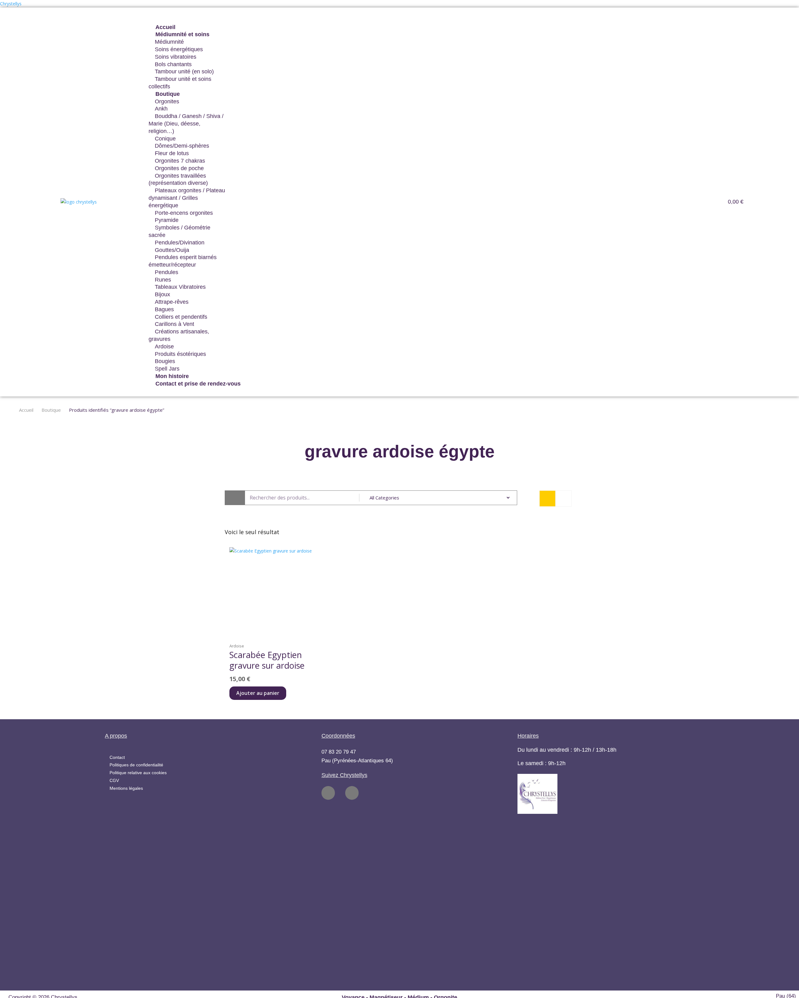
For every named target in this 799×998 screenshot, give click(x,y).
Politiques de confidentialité (136, 764)
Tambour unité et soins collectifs (180, 83)
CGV (114, 780)
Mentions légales (126, 788)
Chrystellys (11, 4)
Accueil (26, 410)
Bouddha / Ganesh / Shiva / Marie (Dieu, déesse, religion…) (186, 123)
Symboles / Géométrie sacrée (179, 231)
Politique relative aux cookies (138, 772)
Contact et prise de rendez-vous (198, 384)
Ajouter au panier (257, 693)
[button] (415, 20)
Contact (117, 757)
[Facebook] (328, 792)
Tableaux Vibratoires (180, 287)
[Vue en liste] (564, 498)
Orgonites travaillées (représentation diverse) (178, 179)
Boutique (51, 410)
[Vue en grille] (547, 498)
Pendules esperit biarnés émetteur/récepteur (183, 261)
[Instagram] (352, 792)
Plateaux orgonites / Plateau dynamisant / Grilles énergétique (187, 198)
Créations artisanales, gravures (179, 335)
